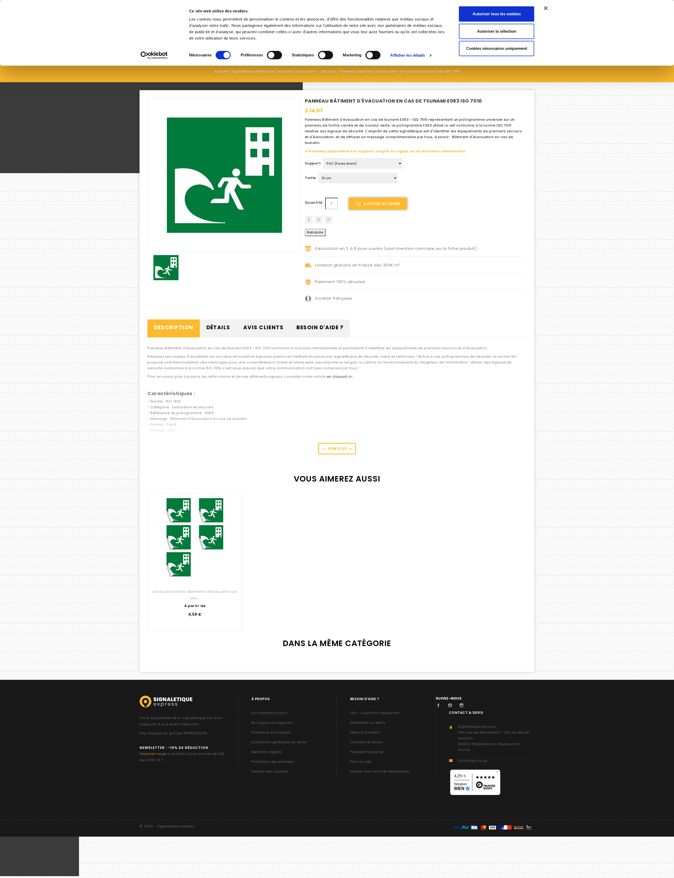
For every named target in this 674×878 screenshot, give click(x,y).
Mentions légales (266, 752)
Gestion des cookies (269, 771)
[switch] (274, 55)
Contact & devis (466, 712)
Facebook (440, 705)
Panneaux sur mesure (271, 732)
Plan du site (360, 761)
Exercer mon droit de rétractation (379, 771)
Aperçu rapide (195, 569)
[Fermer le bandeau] (546, 8)
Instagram (463, 705)
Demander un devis (367, 722)
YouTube (451, 705)
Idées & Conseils (365, 732)
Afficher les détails (407, 55)
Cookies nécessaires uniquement (496, 48)
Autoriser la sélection (496, 31)
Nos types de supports (272, 722)
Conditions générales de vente (279, 742)
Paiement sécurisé (366, 752)
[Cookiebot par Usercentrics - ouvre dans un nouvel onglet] (154, 55)
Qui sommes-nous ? (269, 713)
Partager (309, 218)
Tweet (319, 218)
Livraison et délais (366, 742)
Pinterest (329, 218)
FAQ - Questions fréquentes (375, 713)
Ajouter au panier (381, 203)
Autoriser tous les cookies (497, 14)
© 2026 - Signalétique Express (167, 826)
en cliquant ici (339, 376)
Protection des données (272, 761)
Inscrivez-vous (153, 753)
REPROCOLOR (195, 733)
